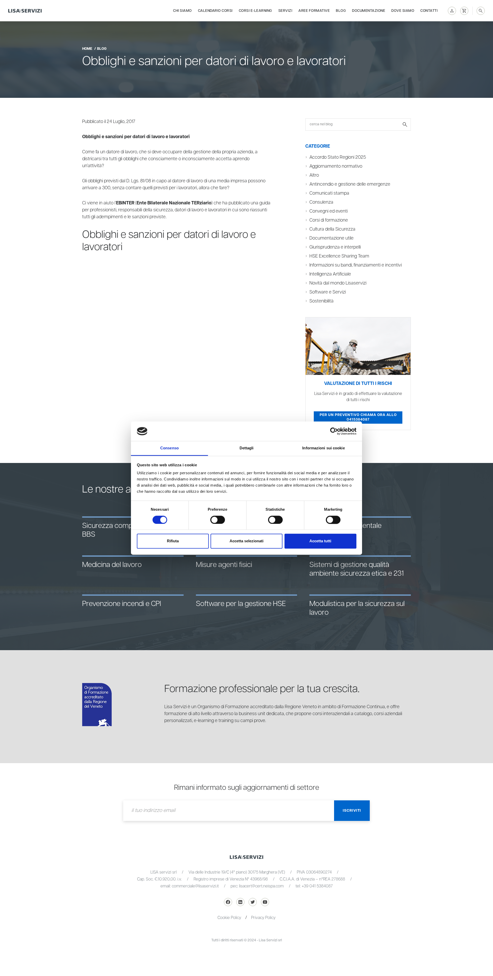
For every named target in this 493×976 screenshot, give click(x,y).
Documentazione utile (331, 238)
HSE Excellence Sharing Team (339, 256)
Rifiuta (173, 541)
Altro (314, 175)
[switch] (217, 520)
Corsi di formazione (328, 220)
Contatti (429, 11)
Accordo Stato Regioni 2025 (337, 157)
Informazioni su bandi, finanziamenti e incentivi (355, 265)
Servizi (285, 11)
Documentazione (368, 11)
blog (102, 49)
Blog (341, 11)
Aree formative (314, 11)
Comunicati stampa (329, 193)
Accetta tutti (320, 541)
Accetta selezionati (246, 541)
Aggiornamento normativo (335, 166)
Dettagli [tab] (247, 448)
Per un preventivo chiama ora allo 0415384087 (358, 417)
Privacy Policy (263, 918)
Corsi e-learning (255, 11)
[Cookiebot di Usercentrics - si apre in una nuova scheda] (333, 431)
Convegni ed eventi (328, 211)
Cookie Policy (229, 918)
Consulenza (321, 202)
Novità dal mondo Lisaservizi (337, 283)
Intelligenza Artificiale (330, 274)
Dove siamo (402, 11)
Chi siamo (182, 11)
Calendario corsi (215, 11)
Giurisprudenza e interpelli (335, 247)
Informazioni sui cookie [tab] (323, 448)
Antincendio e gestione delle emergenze (349, 184)
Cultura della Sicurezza (332, 229)
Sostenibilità (321, 301)
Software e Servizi (327, 292)
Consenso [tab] (169, 448)
